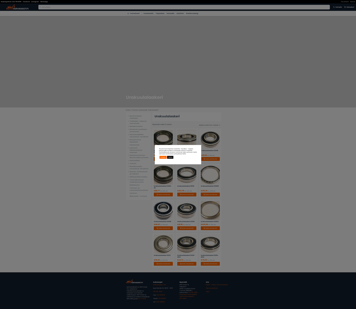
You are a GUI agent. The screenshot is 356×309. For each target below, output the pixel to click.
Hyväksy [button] (163, 157)
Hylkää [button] (170, 157)
